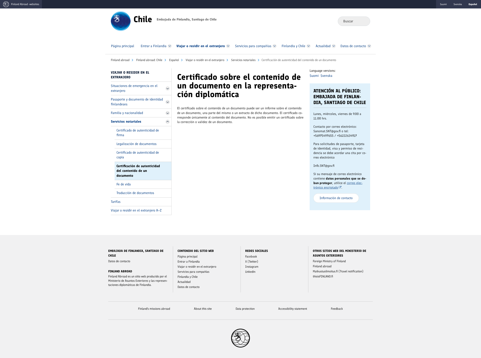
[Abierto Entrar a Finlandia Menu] (169, 46)
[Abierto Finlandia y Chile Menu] (308, 46)
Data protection (245, 308)
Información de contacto (336, 198)
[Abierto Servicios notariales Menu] (167, 121)
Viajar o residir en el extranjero (204, 60)
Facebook (251, 256)
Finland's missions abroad (154, 308)
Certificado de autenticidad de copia (137, 154)
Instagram (251, 266)
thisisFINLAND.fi (323, 276)
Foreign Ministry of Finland (329, 261)
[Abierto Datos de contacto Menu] (369, 46)
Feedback (337, 308)
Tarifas (115, 202)
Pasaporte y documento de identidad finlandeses (137, 101)
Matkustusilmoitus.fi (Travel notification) (338, 271)
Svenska (458, 4)
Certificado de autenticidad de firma (137, 132)
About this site (203, 308)
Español (173, 60)
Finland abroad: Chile (148, 60)
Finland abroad (120, 60)
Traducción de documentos (135, 193)
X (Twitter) (251, 261)
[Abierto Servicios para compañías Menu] (274, 46)
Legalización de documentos (136, 144)
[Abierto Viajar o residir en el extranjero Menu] (228, 46)
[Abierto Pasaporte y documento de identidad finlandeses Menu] (167, 102)
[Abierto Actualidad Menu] (334, 46)
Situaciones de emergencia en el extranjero (134, 88)
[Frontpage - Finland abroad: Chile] (121, 21)
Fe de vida (123, 184)
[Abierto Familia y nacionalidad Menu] (167, 113)
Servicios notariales (243, 60)
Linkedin (250, 271)
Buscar (364, 21)
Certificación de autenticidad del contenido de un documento (138, 171)
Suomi (443, 4)
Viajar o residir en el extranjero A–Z (136, 210)
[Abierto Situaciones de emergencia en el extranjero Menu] (167, 88)
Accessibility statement (292, 308)
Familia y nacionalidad (127, 113)
